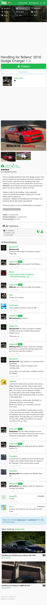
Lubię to (18, 167)
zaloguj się (21, 520)
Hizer (11, 295)
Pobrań (7, 167)
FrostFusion (13, 305)
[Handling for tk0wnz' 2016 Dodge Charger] (23, 135)
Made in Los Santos (8, 599)
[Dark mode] (40, 2)
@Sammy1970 (14, 264)
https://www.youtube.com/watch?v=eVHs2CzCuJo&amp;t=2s (21, 275)
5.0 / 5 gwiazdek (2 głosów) (9, 171)
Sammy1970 (13, 247)
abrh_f (11, 506)
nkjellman (12, 381)
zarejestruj (32, 520)
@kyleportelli (14, 249)
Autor (20, 261)
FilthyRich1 (13, 456)
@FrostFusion (14, 318)
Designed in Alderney (8, 597)
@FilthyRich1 (14, 486)
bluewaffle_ (13, 496)
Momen (12, 272)
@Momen (12, 287)
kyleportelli (18, 78)
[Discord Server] (15, 80)
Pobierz (25, 66)
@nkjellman (13, 431)
